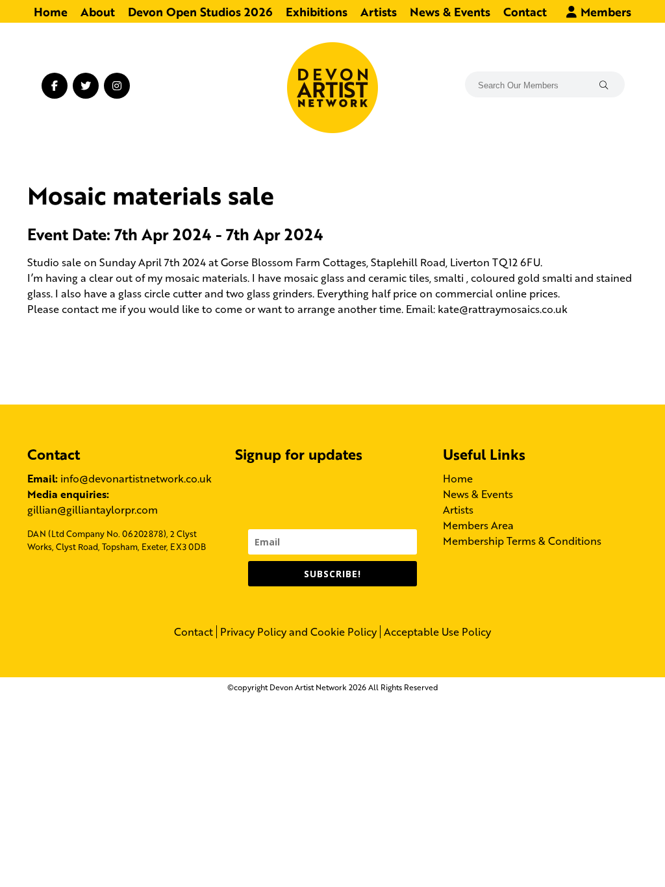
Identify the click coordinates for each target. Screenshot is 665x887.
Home (51, 11)
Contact (525, 11)
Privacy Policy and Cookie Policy (298, 631)
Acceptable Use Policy (437, 631)
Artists (378, 11)
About (98, 11)
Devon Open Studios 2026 (200, 11)
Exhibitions (316, 11)
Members (604, 11)
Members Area (478, 525)
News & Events (450, 11)
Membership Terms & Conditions (522, 540)
